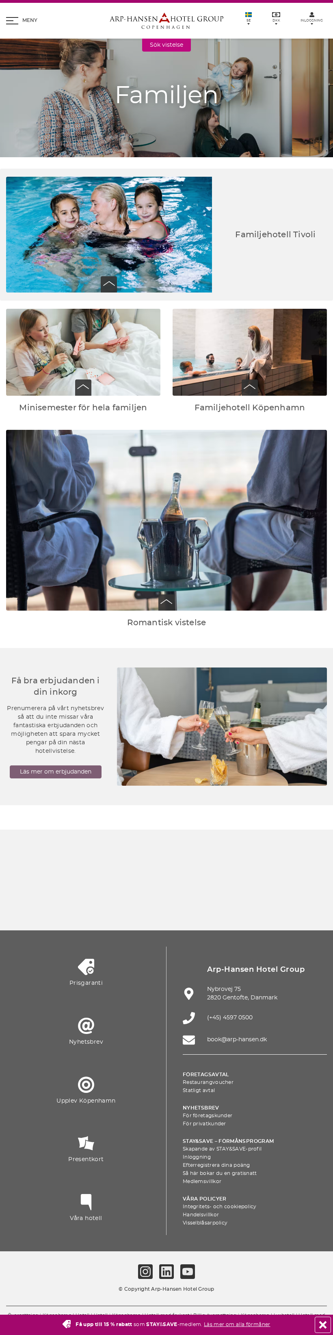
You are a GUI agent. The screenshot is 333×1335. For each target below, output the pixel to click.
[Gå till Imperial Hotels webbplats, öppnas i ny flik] (185, 883)
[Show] (109, 284)
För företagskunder (207, 1115)
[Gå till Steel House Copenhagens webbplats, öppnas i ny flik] (204, 907)
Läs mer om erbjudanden (55, 772)
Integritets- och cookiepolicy (220, 1206)
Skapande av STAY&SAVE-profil (222, 1148)
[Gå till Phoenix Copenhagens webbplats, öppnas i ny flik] (71, 883)
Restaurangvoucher (208, 1082)
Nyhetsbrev (201, 1107)
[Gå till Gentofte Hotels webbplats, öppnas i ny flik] (128, 907)
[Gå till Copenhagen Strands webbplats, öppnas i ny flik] (147, 883)
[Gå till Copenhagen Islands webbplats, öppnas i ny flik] (90, 907)
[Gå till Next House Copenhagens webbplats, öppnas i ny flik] (243, 907)
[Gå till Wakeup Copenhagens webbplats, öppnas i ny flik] (166, 907)
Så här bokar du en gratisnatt (220, 1173)
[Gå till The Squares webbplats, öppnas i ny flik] (224, 883)
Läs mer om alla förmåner (237, 1324)
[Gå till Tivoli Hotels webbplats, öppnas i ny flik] (262, 883)
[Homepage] (166, 20)
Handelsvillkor (201, 1214)
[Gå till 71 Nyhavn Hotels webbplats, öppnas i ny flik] (109, 883)
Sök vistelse (166, 45)
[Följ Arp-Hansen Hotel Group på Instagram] (145, 1271)
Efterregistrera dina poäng (216, 1165)
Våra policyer (205, 1198)
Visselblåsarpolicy (205, 1222)
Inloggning (197, 1157)
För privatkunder (204, 1123)
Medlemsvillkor (202, 1181)
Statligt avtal (199, 1090)
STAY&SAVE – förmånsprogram (228, 1141)
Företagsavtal (206, 1074)
